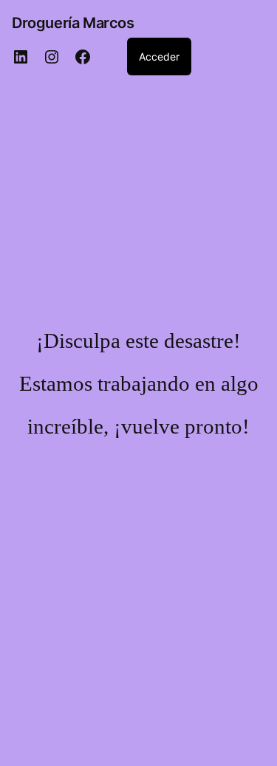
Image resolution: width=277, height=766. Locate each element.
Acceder (159, 56)
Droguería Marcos (73, 23)
